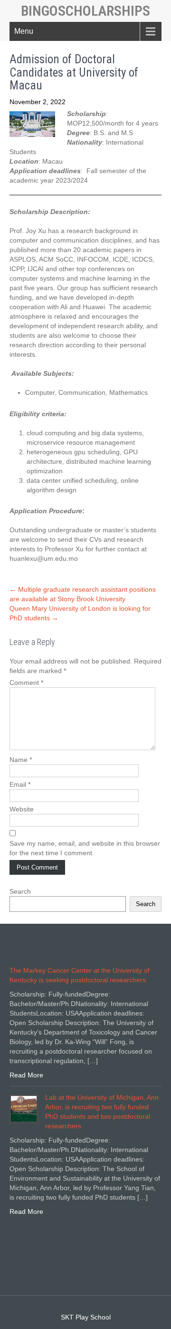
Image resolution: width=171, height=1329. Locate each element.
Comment (26, 682)
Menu (23, 31)
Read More (26, 1075)
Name (21, 759)
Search (20, 891)
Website (22, 809)
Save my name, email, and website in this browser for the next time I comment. (85, 848)
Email (20, 784)
